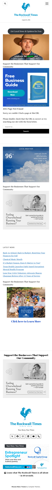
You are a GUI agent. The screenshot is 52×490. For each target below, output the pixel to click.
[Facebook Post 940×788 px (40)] (26, 228)
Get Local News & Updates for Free (26, 31)
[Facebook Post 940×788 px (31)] (26, 106)
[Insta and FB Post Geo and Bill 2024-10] (26, 331)
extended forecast (26, 177)
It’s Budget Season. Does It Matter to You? (21, 263)
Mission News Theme (19, 487)
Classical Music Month (12, 259)
